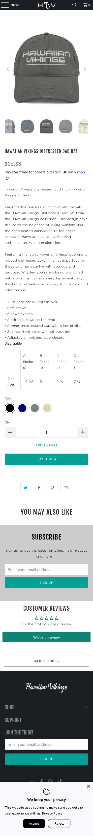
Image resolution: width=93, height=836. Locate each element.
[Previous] (8, 69)
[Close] (88, 786)
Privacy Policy (52, 813)
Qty (7, 422)
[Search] (74, 5)
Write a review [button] (46, 637)
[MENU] (2, 5)
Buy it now (46, 459)
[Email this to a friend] (66, 487)
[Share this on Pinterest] (52, 487)
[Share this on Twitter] (25, 487)
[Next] (85, 69)
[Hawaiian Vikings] (46, 5)
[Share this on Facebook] (39, 487)
